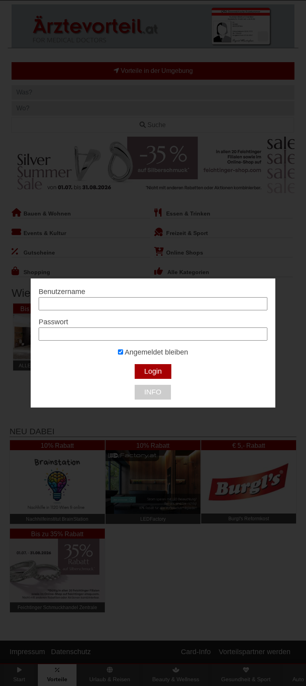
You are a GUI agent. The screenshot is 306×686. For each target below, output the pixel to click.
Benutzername (62, 292)
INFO (152, 392)
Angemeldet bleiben (155, 352)
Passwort (53, 322)
